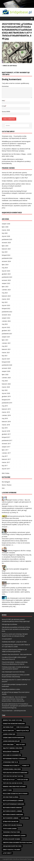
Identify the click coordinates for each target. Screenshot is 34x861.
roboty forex (7, 790)
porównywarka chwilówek (12, 769)
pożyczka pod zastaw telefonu (13, 776)
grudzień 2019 (6, 396)
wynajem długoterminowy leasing (14, 835)
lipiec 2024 (5, 264)
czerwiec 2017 (6, 453)
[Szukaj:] (17, 125)
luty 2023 (4, 302)
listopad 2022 (6, 308)
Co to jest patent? (7, 639)
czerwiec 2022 (6, 321)
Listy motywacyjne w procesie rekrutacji (19, 598)
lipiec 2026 (5, 227)
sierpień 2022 (6, 318)
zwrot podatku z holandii (11, 849)
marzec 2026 (6, 230)
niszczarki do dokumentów (12, 755)
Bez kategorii (6, 482)
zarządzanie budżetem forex (12, 846)
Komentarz (5, 86)
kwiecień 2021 (6, 349)
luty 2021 (4, 355)
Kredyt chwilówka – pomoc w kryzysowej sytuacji (17, 181)
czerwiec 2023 (6, 290)
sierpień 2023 (6, 283)
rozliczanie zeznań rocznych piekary (15, 793)
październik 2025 (7, 239)
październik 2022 (7, 312)
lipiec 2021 (5, 340)
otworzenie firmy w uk (10, 762)
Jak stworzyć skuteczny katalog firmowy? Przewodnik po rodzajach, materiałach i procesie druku (17, 193)
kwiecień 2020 (6, 384)
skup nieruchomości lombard (12, 811)
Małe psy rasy (20, 744)
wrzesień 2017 (6, 443)
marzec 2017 (6, 462)
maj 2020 (5, 381)
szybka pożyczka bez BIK (10, 821)
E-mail (4, 106)
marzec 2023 (6, 299)
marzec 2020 (6, 387)
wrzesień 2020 (6, 368)
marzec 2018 (6, 425)
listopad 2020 (6, 362)
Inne (3, 488)
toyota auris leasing (10, 828)
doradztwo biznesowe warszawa (14, 723)
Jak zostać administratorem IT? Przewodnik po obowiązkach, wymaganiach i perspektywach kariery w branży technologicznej (17, 706)
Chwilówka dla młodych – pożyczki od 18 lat (14, 642)
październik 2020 (7, 365)
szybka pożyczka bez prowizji (12, 825)
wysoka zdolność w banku (11, 839)
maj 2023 (5, 293)
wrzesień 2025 (6, 242)
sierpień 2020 (6, 371)
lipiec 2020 (5, 374)
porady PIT (25, 765)
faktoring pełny (8, 727)
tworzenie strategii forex (11, 832)
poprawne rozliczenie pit (11, 765)
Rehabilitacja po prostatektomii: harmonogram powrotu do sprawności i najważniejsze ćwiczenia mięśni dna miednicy (16, 144)
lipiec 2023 (5, 286)
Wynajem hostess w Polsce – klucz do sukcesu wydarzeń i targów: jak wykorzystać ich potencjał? (16, 502)
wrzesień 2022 (6, 315)
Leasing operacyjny (9, 734)
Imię (3, 100)
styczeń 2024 (6, 271)
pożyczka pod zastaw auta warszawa (15, 772)
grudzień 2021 (6, 330)
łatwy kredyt (7, 853)
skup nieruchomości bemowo (12, 807)
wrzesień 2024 (6, 261)
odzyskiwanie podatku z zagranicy (14, 758)
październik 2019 (7, 403)
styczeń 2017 (6, 469)
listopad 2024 (6, 255)
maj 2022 (5, 324)
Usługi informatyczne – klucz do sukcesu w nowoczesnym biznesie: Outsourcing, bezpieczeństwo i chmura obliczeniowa (14, 699)
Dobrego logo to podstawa (9, 624)
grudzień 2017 (6, 434)
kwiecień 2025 (6, 249)
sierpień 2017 (6, 447)
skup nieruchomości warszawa (13, 814)
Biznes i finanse (6, 485)
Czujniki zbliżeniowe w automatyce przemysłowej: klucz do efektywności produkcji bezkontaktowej (16, 161)
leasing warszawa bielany (11, 741)
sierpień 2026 (6, 224)
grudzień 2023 (6, 274)
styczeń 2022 (6, 327)
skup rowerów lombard (11, 818)
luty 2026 (4, 233)
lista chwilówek (8, 744)
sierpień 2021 (6, 337)
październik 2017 (7, 440)
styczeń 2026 (6, 236)
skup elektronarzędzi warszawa (13, 804)
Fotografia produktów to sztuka (11, 689)
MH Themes (28, 859)
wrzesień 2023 (6, 280)
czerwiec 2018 (6, 415)
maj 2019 (5, 406)
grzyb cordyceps (8, 730)
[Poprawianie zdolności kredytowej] (17, 7)
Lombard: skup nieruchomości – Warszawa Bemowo (17, 654)
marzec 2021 (6, 352)
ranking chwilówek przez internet (14, 786)
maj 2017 (5, 456)
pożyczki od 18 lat (9, 779)
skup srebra (25, 818)
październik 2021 (7, 333)
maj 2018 (5, 418)
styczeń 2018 (6, 431)
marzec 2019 (6, 412)
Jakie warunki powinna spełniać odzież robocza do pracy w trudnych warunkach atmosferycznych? (16, 186)
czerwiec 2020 (6, 377)
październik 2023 (7, 277)
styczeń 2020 (6, 393)
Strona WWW (6, 111)
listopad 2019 (6, 399)
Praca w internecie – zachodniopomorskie (14, 710)
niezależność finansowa (11, 751)
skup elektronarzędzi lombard (13, 800)
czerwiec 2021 (6, 343)
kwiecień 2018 (6, 421)
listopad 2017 (6, 437)
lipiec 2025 (5, 246)
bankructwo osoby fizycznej (12, 720)
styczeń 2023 (6, 305)
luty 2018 (4, 428)
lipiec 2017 (5, 450)
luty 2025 (4, 252)
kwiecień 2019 (6, 409)
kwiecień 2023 (6, 296)
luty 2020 (4, 390)
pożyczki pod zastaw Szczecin (12, 783)
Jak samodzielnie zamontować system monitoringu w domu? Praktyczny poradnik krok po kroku (16, 534)
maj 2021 (5, 346)
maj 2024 (5, 268)
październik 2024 (7, 258)
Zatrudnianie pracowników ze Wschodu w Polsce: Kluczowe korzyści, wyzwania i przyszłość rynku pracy (17, 206)
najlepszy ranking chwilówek (12, 748)
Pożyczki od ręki (22, 779)
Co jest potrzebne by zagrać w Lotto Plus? (15, 178)
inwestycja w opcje (22, 730)
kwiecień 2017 (6, 459)
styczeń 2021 (6, 359)
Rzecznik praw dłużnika (10, 797)
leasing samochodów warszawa (13, 737)
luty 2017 (4, 465)
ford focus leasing (22, 727)
